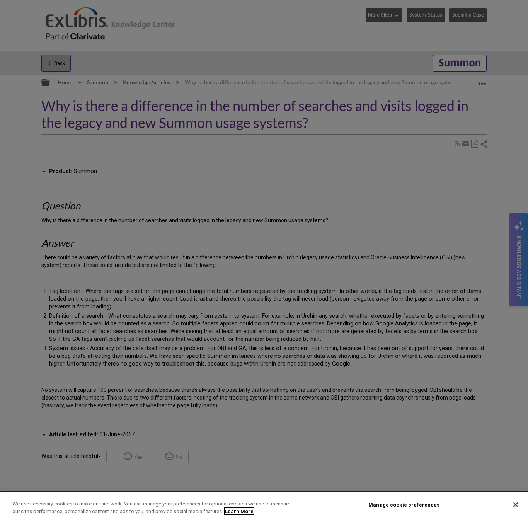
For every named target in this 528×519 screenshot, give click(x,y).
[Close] (515, 504)
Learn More (239, 511)
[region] (264, 505)
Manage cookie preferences (403, 505)
